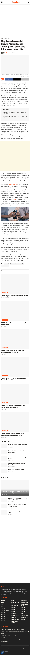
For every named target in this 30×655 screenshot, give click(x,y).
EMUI (2, 606)
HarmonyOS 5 (14, 611)
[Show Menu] (1, 2)
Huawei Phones (24, 602)
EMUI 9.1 (3, 622)
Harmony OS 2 (14, 605)
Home (2, 38)
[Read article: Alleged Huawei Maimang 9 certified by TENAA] (4, 512)
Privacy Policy (10, 648)
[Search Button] (28, 2)
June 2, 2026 (4, 354)
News (22, 613)
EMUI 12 (3, 616)
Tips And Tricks (24, 615)
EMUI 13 (3, 618)
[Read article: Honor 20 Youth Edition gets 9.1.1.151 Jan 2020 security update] (4, 500)
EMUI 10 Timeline (5, 610)
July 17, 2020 (11, 514)
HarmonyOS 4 (14, 609)
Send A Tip (23, 648)
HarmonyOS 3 (14, 607)
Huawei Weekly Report (24, 605)
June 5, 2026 (4, 299)
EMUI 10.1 (3, 612)
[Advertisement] (15, 21)
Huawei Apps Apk (15, 619)
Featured (7, 263)
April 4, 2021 (5, 494)
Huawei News (7, 38)
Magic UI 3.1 (23, 609)
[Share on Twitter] (17, 79)
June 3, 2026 (4, 326)
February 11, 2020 (12, 466)
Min (6, 52)
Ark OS (2, 602)
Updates (23, 619)
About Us (3, 648)
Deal (2, 604)
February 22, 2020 (12, 508)
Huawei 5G (13, 617)
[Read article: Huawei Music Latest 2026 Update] (4, 471)
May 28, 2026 (4, 437)
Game (12, 600)
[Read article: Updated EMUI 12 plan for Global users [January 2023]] (4, 452)
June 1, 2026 (4, 409)
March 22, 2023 (11, 460)
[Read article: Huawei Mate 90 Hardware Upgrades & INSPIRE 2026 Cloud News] (15, 284)
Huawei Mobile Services (14, 622)
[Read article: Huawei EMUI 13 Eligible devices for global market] (4, 458)
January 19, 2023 (11, 454)
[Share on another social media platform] (25, 79)
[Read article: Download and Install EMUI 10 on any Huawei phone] (4, 465)
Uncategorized (24, 617)
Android (3, 600)
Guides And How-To (15, 603)
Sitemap (17, 648)
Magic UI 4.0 (23, 611)
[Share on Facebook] (9, 79)
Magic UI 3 (23, 607)
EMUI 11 (3, 614)
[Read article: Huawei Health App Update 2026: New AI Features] (4, 446)
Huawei (14, 199)
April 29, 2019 (12, 52)
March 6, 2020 (11, 501)
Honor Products (15, 615)
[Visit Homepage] (15, 2)
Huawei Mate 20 (13, 184)
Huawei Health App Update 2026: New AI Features (12, 629)
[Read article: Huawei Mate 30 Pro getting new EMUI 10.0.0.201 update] (4, 506)
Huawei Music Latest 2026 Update (16, 469)
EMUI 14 (3, 620)
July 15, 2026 (11, 447)
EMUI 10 (3, 608)
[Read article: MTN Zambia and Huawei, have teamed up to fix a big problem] (15, 311)
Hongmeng (13, 613)
